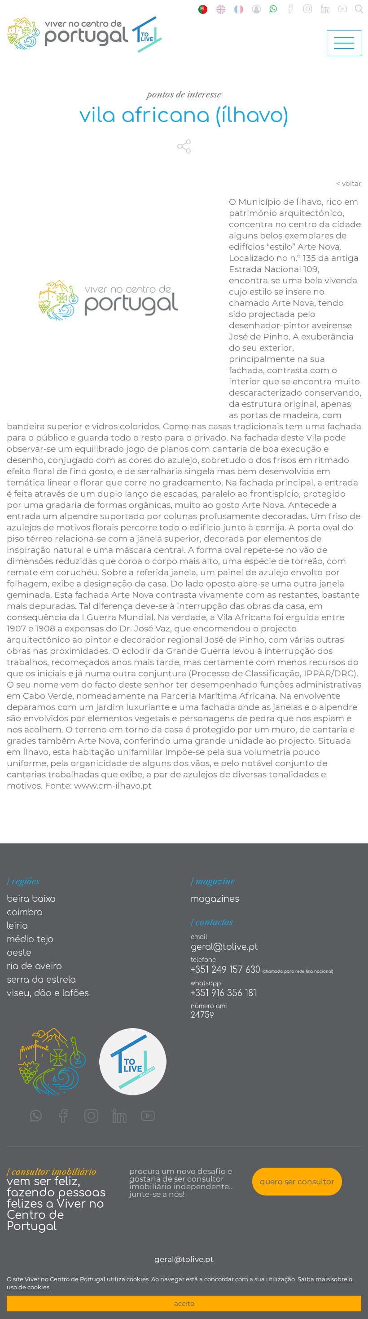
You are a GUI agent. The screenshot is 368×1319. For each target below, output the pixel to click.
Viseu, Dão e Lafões (48, 993)
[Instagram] (307, 9)
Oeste (19, 952)
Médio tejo (30, 939)
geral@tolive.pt (224, 947)
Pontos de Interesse (184, 94)
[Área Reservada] (256, 9)
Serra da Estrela (41, 979)
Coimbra (25, 912)
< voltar (348, 183)
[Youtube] (342, 9)
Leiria (17, 926)
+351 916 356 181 (223, 993)
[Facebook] (290, 9)
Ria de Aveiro (34, 966)
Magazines (215, 899)
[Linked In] (325, 9)
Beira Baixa (31, 899)
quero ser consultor (297, 1181)
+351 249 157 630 (225, 970)
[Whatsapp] (273, 9)
